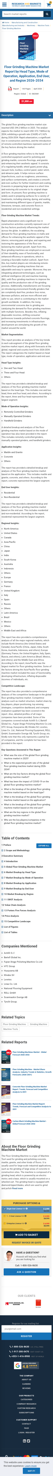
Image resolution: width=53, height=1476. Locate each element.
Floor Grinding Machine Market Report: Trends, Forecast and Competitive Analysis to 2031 (32, 1106)
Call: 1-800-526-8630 (26, 1265)
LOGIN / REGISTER (26, 1432)
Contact (26, 1424)
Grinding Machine (38, 1024)
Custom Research (26, 1408)
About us (26, 1379)
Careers (26, 1384)
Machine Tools (10, 1029)
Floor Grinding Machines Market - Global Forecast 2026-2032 (29, 1053)
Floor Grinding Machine (14, 1024)
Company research (26, 1404)
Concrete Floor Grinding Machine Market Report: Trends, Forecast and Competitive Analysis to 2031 (30, 1089)
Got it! (31, 1471)
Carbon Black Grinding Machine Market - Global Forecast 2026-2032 (30, 1122)
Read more (17, 1188)
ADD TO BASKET (26, 1234)
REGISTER (26, 1336)
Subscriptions (26, 1413)
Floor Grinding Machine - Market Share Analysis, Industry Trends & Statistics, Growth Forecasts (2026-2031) (32, 1072)
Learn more (31, 1465)
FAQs (26, 1428)
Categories (26, 1399)
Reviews (26, 1388)
